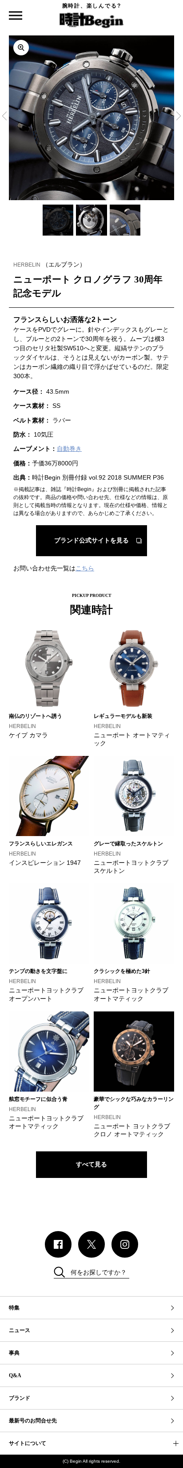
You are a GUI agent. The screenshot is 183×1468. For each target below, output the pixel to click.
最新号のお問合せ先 (33, 1421)
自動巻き (69, 448)
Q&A (15, 1375)
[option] (91, 117)
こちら (85, 568)
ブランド (19, 1398)
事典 (14, 1353)
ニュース (19, 1330)
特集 (14, 1308)
